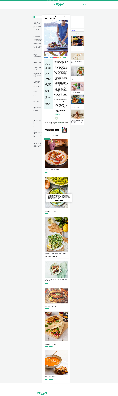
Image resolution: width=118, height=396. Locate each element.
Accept (59, 200)
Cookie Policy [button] (63, 197)
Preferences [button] (58, 198)
